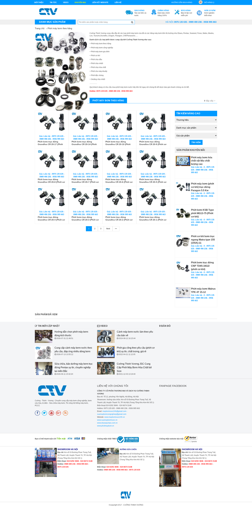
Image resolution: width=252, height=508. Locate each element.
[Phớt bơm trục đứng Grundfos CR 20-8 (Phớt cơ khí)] (51, 160)
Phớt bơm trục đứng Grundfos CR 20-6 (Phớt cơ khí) (119, 180)
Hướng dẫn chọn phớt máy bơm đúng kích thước (71, 334)
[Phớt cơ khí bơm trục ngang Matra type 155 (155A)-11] (183, 242)
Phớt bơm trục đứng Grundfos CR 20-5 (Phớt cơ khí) (152, 180)
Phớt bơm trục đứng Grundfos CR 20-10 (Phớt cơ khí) (118, 143)
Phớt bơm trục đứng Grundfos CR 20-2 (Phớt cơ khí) (119, 218)
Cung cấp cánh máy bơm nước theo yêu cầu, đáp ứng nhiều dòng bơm (73, 350)
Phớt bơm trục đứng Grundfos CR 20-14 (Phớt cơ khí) (84, 143)
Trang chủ (39, 28)
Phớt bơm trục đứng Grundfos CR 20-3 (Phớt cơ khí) (85, 218)
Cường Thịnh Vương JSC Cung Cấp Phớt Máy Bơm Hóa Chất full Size (134, 367)
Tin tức (53, 2)
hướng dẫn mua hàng (181, 2)
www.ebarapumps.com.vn (107, 423)
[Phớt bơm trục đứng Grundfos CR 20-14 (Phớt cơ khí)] (85, 123)
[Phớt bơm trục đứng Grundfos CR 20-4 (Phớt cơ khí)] (51, 198)
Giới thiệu (38, 2)
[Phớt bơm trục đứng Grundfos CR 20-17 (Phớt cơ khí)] (51, 123)
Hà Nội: (170, 22)
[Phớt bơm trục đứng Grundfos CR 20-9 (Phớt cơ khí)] (153, 123)
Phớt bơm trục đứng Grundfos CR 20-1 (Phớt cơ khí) (152, 218)
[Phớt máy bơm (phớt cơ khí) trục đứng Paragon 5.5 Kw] (183, 187)
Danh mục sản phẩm (52, 22)
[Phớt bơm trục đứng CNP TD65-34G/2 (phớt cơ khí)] (183, 267)
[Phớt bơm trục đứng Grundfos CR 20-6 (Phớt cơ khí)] (119, 160)
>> (116, 229)
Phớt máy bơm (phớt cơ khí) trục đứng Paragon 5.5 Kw (202, 187)
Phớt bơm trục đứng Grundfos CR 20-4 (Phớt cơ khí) (51, 218)
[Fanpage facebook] (37, 413)
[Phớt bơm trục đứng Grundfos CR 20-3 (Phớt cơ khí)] (85, 198)
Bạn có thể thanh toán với (45, 439)
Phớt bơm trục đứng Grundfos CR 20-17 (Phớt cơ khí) (50, 143)
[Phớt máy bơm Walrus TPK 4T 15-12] (183, 292)
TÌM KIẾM (196, 142)
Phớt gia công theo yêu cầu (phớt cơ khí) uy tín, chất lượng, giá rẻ (136, 350)
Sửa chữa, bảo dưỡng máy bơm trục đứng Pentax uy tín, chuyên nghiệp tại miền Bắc (74, 367)
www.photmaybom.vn (105, 426)
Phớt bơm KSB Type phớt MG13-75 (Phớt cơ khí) (202, 213)
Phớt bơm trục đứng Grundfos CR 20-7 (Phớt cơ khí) (85, 180)
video (65, 2)
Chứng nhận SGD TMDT (107, 439)
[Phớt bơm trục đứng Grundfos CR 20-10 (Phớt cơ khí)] (119, 123)
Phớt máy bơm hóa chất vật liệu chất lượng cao (201, 160)
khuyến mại (80, 2)
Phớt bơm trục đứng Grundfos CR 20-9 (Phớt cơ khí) (152, 143)
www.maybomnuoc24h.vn (114, 417)
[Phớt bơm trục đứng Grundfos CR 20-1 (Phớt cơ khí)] (153, 198)
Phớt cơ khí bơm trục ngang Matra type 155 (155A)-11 (203, 239)
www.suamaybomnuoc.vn (107, 420)
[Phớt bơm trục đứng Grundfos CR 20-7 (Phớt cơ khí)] (85, 160)
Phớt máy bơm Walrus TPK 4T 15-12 (203, 290)
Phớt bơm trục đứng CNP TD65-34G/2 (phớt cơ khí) (202, 265)
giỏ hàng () (209, 2)
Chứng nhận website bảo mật (171, 439)
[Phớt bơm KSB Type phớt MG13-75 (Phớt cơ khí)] (183, 213)
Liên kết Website (100, 2)
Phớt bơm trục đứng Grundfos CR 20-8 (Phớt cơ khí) (51, 180)
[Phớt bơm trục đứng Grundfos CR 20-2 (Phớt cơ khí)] (119, 198)
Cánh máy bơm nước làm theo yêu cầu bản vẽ (135, 334)
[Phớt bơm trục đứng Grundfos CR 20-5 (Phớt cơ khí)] (153, 160)
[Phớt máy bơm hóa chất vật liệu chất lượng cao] (183, 161)
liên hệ (118, 2)
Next (108, 229)
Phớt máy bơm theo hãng (60, 28)
